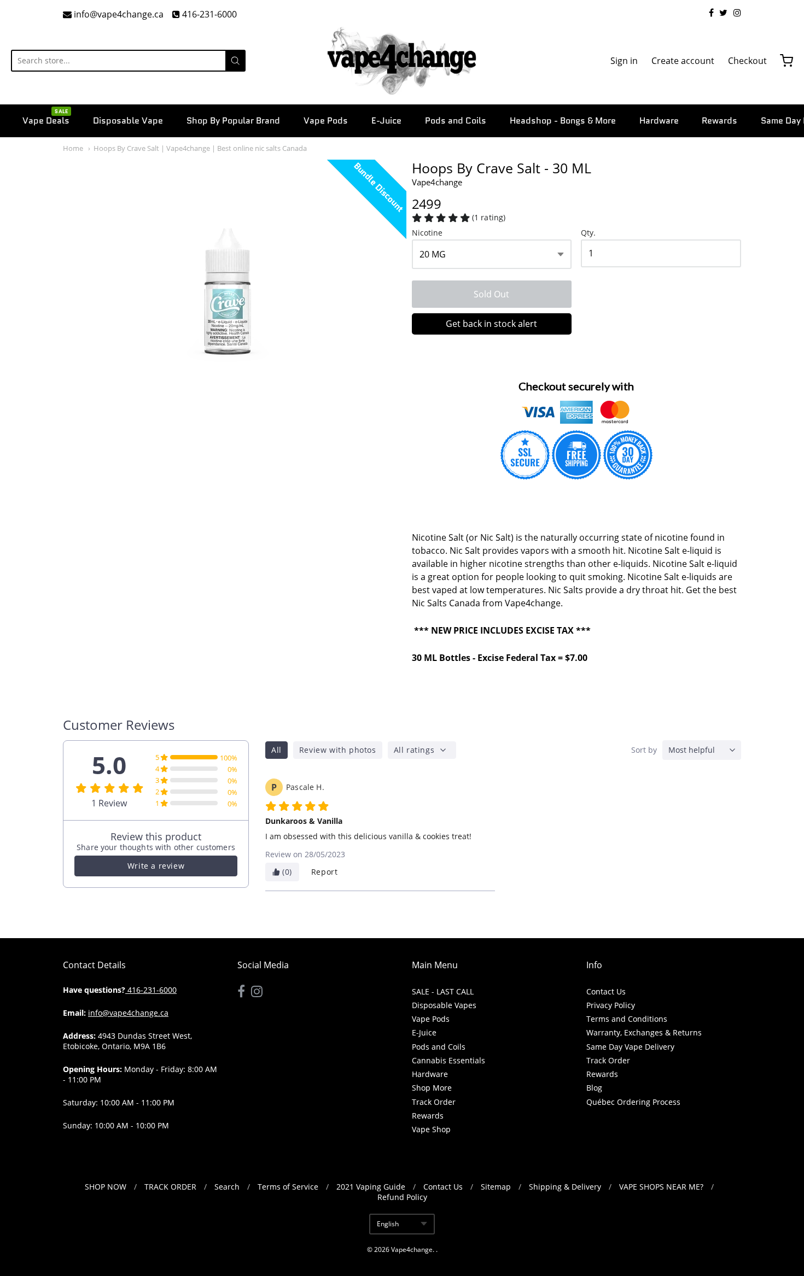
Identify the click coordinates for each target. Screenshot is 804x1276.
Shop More (432, 1087)
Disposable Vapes (444, 1005)
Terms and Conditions (626, 1019)
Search (227, 1186)
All (276, 750)
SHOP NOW (105, 1186)
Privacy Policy (610, 1005)
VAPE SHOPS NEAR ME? (661, 1186)
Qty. (588, 233)
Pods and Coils (455, 120)
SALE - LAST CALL (443, 991)
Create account (682, 61)
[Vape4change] (402, 60)
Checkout (747, 61)
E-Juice (386, 120)
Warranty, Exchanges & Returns (644, 1032)
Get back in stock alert (491, 324)
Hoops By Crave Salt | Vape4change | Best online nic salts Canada (200, 148)
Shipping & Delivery (565, 1186)
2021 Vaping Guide (370, 1186)
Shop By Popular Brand (233, 120)
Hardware (659, 120)
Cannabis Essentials (448, 1060)
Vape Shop (431, 1129)
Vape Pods (326, 120)
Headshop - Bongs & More (563, 120)
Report (324, 872)
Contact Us (606, 991)
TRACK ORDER (170, 1186)
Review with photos (337, 750)
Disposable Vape (128, 120)
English (388, 1223)
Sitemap (496, 1186)
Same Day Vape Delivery (630, 1046)
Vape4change (437, 182)
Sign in (624, 61)
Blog (594, 1087)
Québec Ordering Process (633, 1102)
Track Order (434, 1102)
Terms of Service (288, 1186)
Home (73, 148)
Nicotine (427, 233)
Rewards (719, 120)
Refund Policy (402, 1197)
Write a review (155, 866)
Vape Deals (45, 120)
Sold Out (491, 294)
